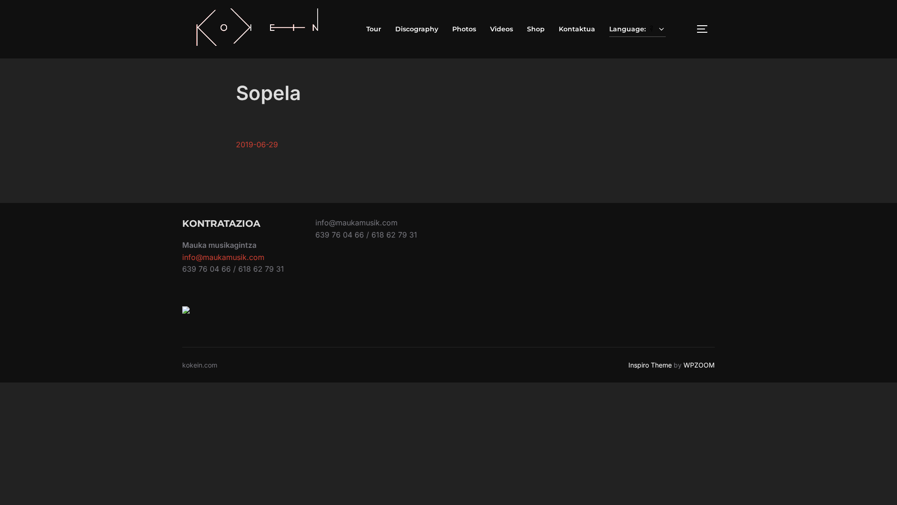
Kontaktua (577, 29)
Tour (373, 29)
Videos (501, 29)
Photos (464, 29)
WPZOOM (699, 365)
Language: (628, 29)
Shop (536, 29)
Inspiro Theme (650, 365)
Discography (416, 29)
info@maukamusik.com (223, 257)
